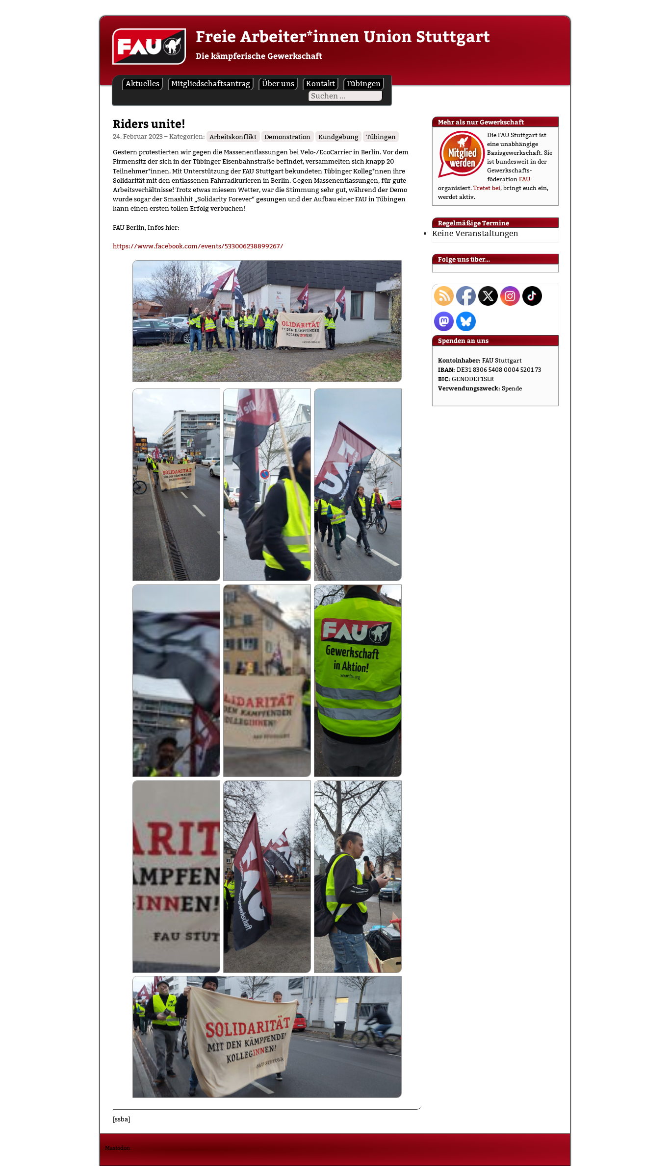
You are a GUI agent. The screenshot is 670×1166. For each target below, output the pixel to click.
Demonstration (287, 136)
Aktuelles (142, 83)
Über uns (278, 83)
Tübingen (364, 83)
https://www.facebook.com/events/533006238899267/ (198, 246)
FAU (524, 179)
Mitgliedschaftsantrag (210, 83)
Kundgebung (338, 136)
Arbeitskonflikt (233, 136)
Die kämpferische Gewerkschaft (259, 55)
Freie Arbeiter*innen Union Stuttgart (343, 36)
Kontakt (320, 83)
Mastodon (117, 1147)
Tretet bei (486, 188)
